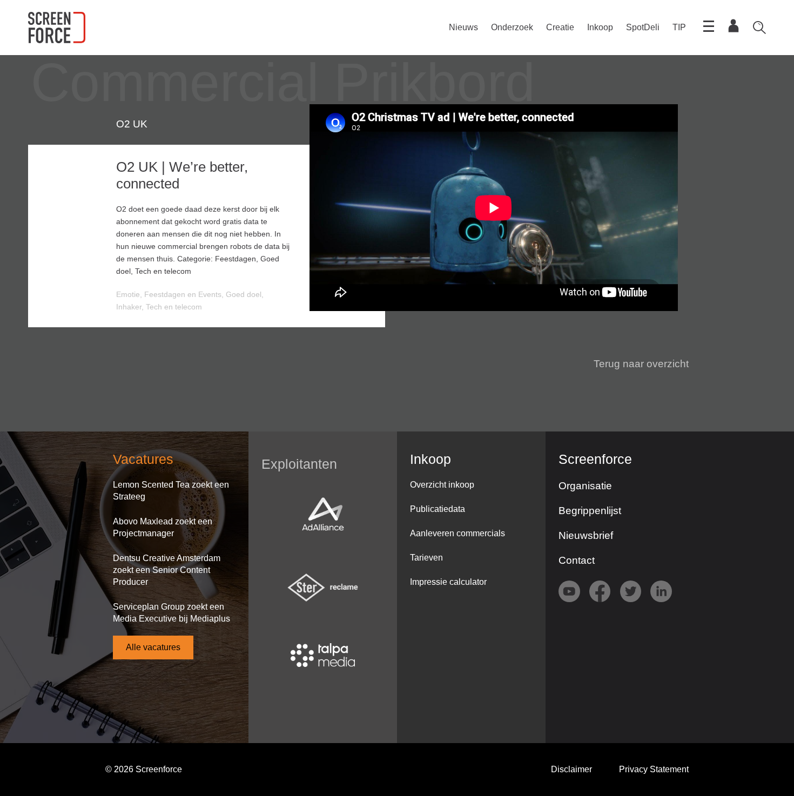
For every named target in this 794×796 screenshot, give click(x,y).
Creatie (560, 27)
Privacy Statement (654, 769)
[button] (635, 364)
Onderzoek (512, 27)
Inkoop (600, 27)
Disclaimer (571, 769)
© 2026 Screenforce (143, 769)
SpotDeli (643, 27)
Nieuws (463, 27)
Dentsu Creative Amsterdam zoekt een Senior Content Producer (166, 570)
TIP (679, 27)
